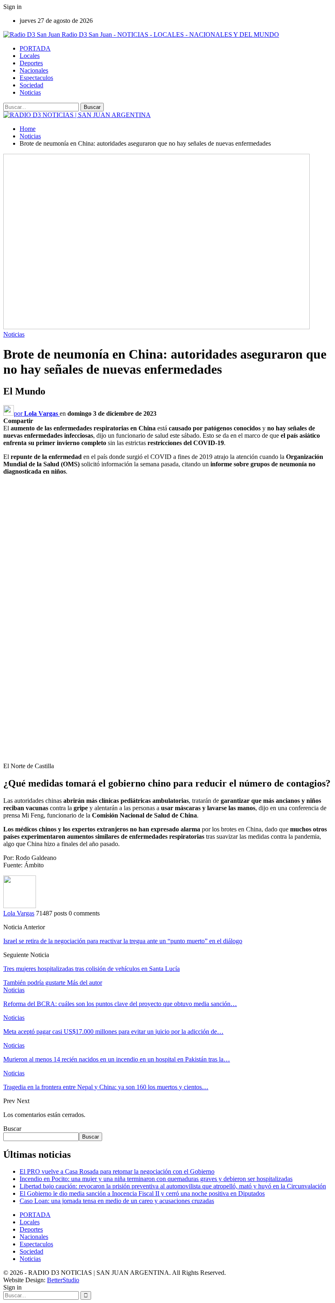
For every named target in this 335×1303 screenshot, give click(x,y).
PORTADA (35, 48)
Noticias (30, 92)
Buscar (12, 1128)
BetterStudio (63, 1279)
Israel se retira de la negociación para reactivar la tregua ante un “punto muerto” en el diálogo (122, 940)
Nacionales (34, 70)
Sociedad (31, 85)
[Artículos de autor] (19, 905)
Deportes (31, 63)
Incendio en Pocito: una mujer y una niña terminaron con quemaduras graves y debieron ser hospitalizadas (156, 1178)
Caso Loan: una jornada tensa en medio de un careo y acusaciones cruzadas (117, 1200)
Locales (30, 55)
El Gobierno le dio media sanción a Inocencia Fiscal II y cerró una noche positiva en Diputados (142, 1193)
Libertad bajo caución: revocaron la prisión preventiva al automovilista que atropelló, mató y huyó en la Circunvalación (173, 1186)
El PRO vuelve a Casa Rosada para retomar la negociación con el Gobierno (117, 1171)
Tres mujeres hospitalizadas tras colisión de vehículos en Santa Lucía (91, 968)
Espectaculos (36, 77)
